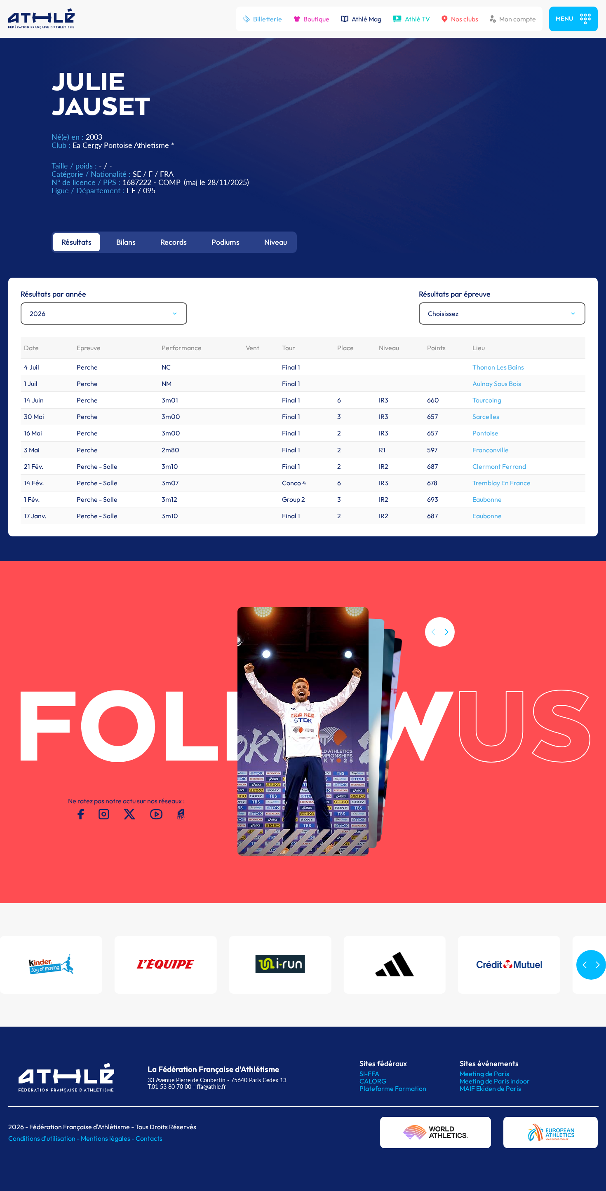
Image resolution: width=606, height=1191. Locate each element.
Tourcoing (486, 400)
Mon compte (517, 19)
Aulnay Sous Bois (496, 383)
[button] (446, 632)
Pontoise (485, 433)
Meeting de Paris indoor (495, 1081)
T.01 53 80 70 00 (169, 1086)
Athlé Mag (366, 19)
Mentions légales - (108, 1138)
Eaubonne (487, 499)
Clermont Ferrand (499, 466)
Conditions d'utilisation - (44, 1138)
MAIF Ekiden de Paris (490, 1088)
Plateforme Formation (392, 1088)
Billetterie (267, 19)
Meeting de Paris (484, 1073)
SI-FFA (369, 1073)
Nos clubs (464, 19)
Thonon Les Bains (498, 367)
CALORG (372, 1081)
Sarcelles (485, 416)
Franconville (490, 450)
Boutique (316, 19)
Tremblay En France (501, 483)
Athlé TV (417, 19)
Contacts (149, 1138)
